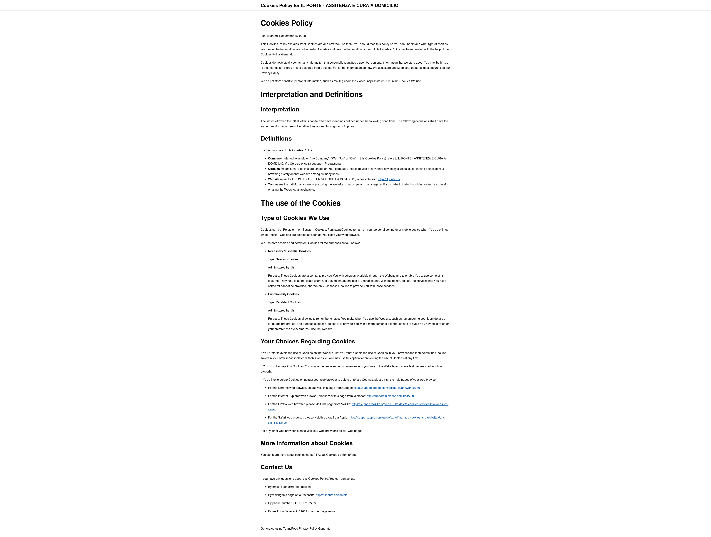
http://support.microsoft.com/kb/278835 (392, 396)
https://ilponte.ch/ (389, 179)
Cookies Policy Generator (277, 54)
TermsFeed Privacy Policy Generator (307, 528)
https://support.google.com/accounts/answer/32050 (386, 388)
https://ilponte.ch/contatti (331, 495)
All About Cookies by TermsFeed (335, 454)
